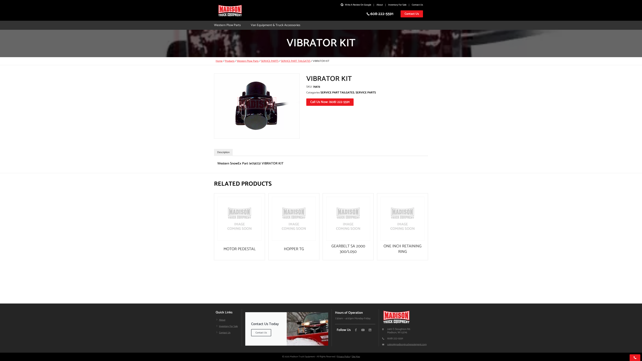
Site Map (356, 357)
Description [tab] (223, 152)
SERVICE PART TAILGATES (295, 61)
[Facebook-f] (355, 329)
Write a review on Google (358, 5)
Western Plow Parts (227, 25)
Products (230, 61)
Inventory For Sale (397, 5)
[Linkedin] (369, 329)
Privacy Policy (343, 357)
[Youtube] (362, 329)
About (380, 5)
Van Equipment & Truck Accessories (275, 25)
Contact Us (417, 5)
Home (219, 61)
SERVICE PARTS (270, 61)
